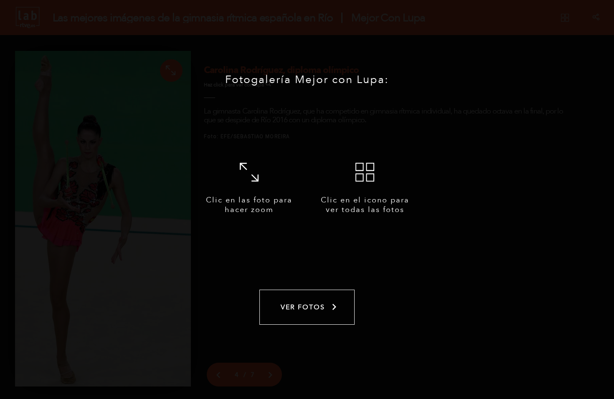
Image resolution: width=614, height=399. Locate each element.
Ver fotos (303, 307)
